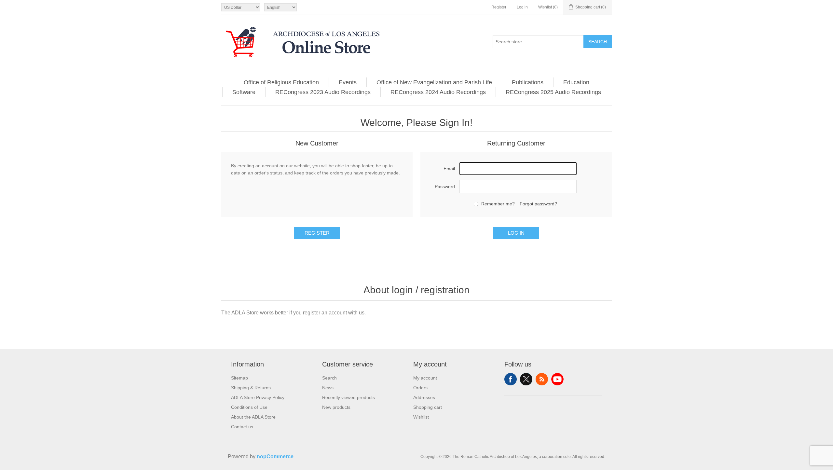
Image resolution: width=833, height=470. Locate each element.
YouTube (557, 379)
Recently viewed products (348, 397)
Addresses (424, 397)
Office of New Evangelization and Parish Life (434, 82)
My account (425, 377)
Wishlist (421, 417)
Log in (522, 7)
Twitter (526, 379)
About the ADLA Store (253, 417)
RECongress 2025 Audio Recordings (553, 92)
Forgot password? (538, 203)
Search (597, 41)
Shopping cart (427, 407)
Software (243, 92)
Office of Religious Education (281, 82)
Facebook (510, 379)
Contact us (242, 426)
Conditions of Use (249, 407)
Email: (450, 168)
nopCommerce (275, 456)
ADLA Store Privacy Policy (257, 397)
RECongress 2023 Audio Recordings (323, 92)
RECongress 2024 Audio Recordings (438, 92)
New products (336, 407)
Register (498, 7)
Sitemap (239, 377)
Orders (420, 387)
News (328, 387)
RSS (542, 379)
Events (348, 82)
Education (576, 82)
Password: (445, 186)
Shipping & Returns (251, 387)
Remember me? (498, 203)
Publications (527, 82)
